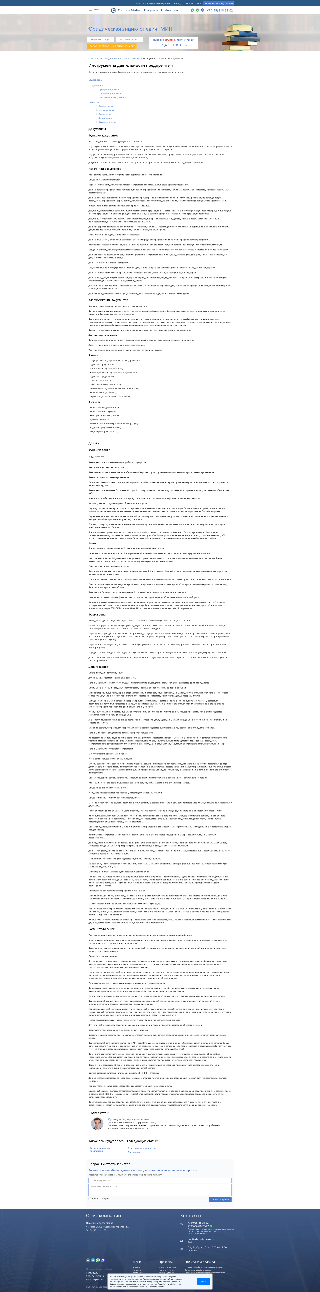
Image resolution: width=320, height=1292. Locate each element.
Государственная (106, 110)
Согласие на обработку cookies (198, 1270)
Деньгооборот (105, 118)
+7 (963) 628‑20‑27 (198, 1226)
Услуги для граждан (100, 39)
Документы (97, 85)
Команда (178, 3)
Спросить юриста (220, 1199)
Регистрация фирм (167, 1273)
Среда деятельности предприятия (100, 1149)
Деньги (95, 102)
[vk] (88, 1260)
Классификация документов (112, 97)
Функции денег (105, 106)
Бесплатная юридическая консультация (153, 3)
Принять (204, 1281)
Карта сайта (138, 1273)
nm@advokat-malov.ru (201, 1239)
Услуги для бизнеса (129, 39)
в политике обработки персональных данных (144, 1286)
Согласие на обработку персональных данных (205, 1273)
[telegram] (192, 10)
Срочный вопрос (100, 1198)
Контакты (188, 3)
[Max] (202, 10)
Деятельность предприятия (142, 1148)
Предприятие (135, 1152)
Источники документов (109, 93)
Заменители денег (107, 122)
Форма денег (104, 114)
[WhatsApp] (197, 10)
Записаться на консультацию (218, 3)
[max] (103, 1260)
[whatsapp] (98, 1260)
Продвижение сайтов (99, 1269)
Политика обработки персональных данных (204, 1267)
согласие (142, 1281)
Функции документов (108, 89)
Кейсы (198, 3)
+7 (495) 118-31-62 (220, 10)
